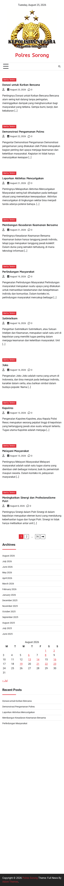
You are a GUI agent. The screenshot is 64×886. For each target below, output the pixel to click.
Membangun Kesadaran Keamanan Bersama (30, 225)
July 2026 (7, 561)
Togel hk (7, 784)
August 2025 (8, 623)
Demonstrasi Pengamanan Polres (23, 131)
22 (46, 663)
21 (38, 663)
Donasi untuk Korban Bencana (21, 84)
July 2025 (7, 628)
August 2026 (8, 555)
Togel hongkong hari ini (15, 731)
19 (21, 663)
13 (29, 659)
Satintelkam (10, 318)
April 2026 (7, 578)
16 (54, 659)
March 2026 (8, 583)
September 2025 (10, 617)
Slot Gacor (8, 851)
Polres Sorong (32, 55)
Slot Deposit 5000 (12, 799)
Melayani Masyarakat (15, 450)
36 (37, 536)
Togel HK (7, 738)
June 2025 (7, 634)
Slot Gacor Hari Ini (12, 791)
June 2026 (7, 567)
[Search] (59, 66)
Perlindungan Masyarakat (18, 271)
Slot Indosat (9, 806)
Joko (5, 365)
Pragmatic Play (10, 836)
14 (38, 659)
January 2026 (9, 595)
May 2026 (7, 572)
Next (43, 536)
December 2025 (9, 600)
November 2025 (10, 606)
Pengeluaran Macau (13, 776)
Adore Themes (10, 881)
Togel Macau (9, 754)
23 (54, 663)
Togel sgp (7, 769)
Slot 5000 (7, 829)
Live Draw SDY (10, 746)
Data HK (6, 859)
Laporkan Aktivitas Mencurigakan (23, 178)
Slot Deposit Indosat (13, 761)
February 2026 (9, 589)
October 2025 (9, 611)
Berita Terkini (9, 80)
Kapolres (7, 408)
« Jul (5, 680)
